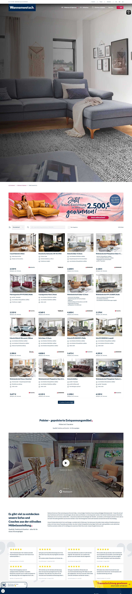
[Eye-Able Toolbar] (128, 12)
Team (101, 1)
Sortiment (12, 185)
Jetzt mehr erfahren (66, 215)
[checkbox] (69, 227)
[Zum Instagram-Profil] (119, 1)
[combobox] (18, 227)
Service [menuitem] (110, 7)
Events (93, 1)
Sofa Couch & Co (33, 185)
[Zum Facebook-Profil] (116, 1)
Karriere (109, 1)
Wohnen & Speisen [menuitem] (70, 7)
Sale (121, 7)
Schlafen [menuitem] (85, 7)
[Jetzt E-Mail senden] (122, 1)
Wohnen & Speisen (22, 185)
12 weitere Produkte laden (66, 402)
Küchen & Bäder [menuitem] (100, 7)
